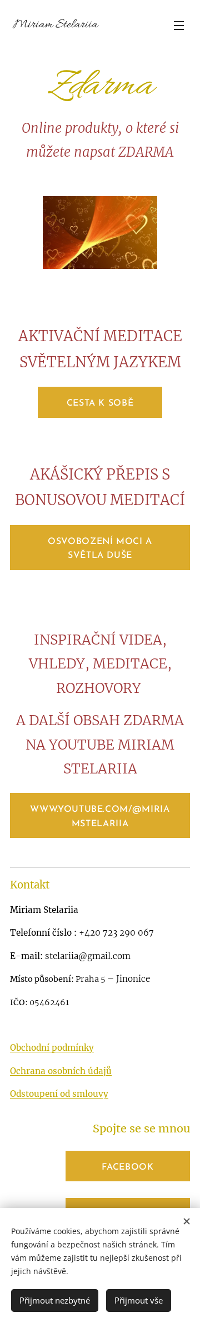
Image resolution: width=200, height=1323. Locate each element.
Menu (179, 25)
